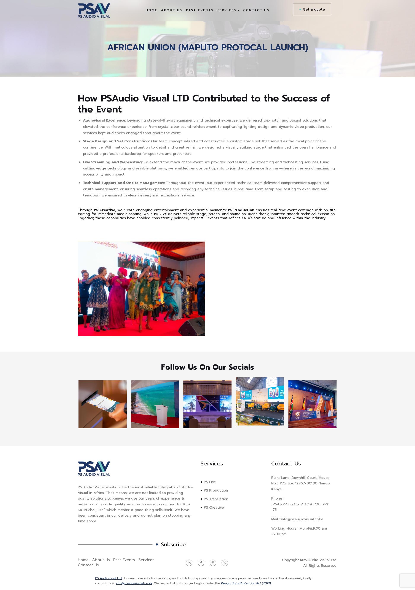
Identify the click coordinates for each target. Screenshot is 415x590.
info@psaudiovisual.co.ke (134, 583)
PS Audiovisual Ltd (108, 578)
